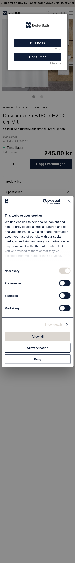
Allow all (38, 336)
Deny (37, 359)
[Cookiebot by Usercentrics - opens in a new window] (44, 201)
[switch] (64, 283)
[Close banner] (69, 201)
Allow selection (37, 347)
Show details (53, 324)
